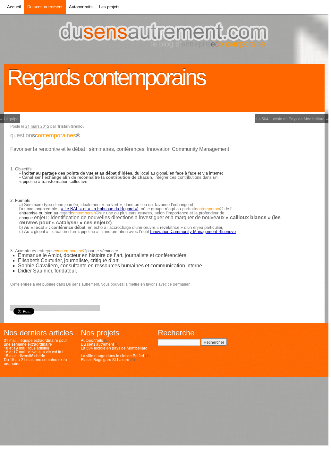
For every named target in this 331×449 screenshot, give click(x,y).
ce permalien (179, 284)
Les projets (109, 6)
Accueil (14, 6)
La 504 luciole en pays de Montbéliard (114, 347)
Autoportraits (81, 6)
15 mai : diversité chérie (24, 355)
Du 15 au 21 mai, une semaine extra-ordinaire (36, 361)
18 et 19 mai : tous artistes (26, 347)
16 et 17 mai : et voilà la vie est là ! (33, 351)
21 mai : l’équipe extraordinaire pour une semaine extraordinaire (35, 342)
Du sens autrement (45, 6)
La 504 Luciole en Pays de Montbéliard (292, 118)
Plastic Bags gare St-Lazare (105, 359)
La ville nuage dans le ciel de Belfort (112, 355)
